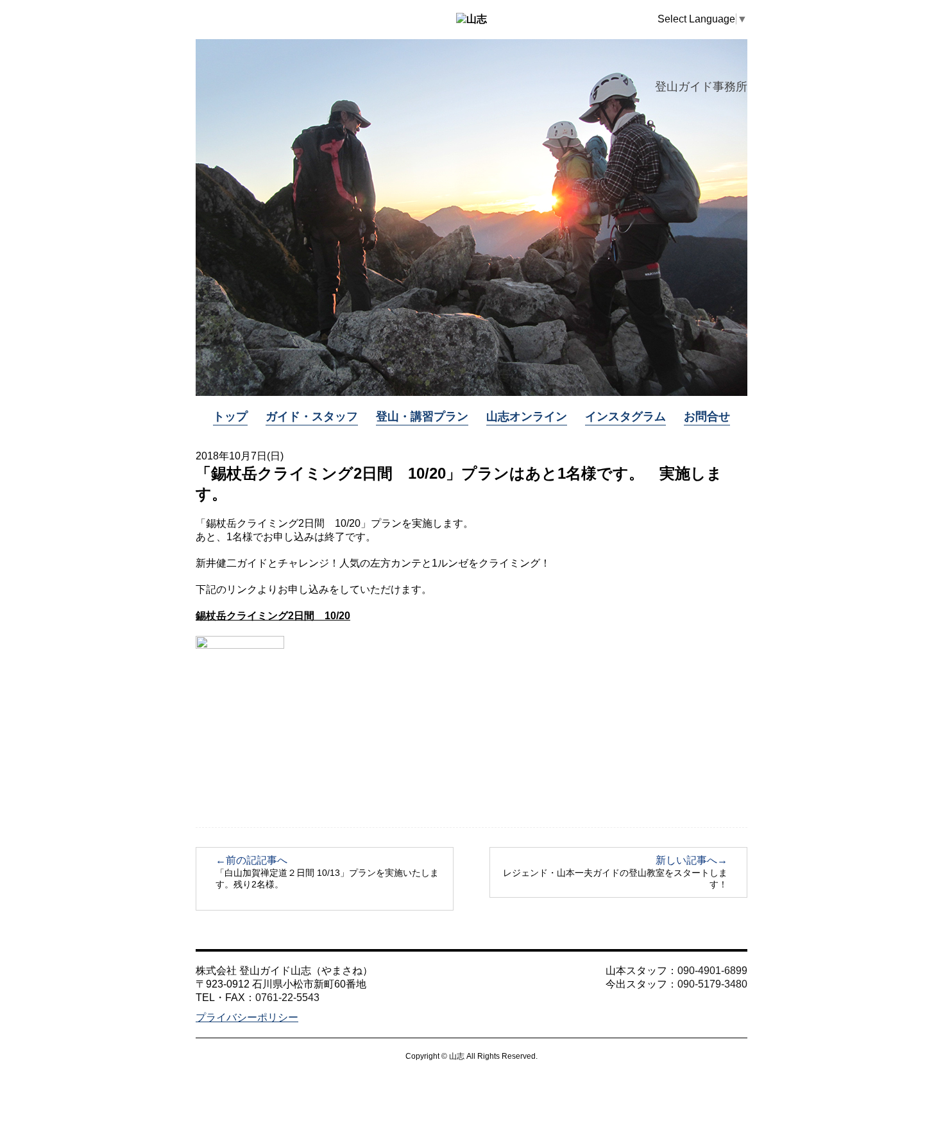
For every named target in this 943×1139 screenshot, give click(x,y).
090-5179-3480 (712, 984)
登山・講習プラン (422, 416)
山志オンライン (526, 416)
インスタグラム (625, 416)
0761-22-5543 (287, 997)
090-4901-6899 (712, 970)
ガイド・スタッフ (312, 416)
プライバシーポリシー (247, 1017)
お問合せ (707, 416)
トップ (230, 416)
